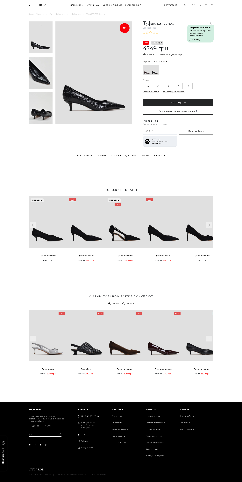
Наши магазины (118, 436)
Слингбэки (86, 369)
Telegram (85, 441)
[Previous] (41, 26)
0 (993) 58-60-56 (88, 423)
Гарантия (101, 155)
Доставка (130, 155)
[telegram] (40, 445)
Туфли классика (63, 14)
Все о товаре (84, 155)
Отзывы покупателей (155, 442)
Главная (32, 14)
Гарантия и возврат (154, 436)
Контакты (83, 410)
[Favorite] (200, 5)
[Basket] (212, 5)
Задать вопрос (152, 449)
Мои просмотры (187, 429)
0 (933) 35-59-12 (87, 425)
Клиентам (151, 410)
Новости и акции (153, 416)
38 (168, 86)
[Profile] (206, 5)
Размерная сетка (151, 92)
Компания (117, 410)
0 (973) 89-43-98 (88, 428)
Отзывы (116, 155)
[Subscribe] (58, 434)
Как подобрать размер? (174, 92)
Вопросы (159, 155)
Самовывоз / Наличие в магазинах (177, 111)
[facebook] (35, 445)
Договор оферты (119, 442)
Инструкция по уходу (155, 456)
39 (177, 86)
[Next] (41, 120)
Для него (130, 303)
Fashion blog (133, 5)
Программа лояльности (156, 423)
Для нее (115, 303)
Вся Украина (170, 5)
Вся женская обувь (45, 14)
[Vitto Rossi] (38, 5)
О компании (117, 416)
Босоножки (48, 369)
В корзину (176, 102)
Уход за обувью (112, 5)
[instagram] (30, 445)
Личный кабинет (187, 416)
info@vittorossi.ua (88, 448)
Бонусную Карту (175, 55)
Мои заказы (185, 423)
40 (187, 86)
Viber (83, 434)
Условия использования (40, 474)
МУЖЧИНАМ (93, 5)
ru (185, 5)
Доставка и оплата (153, 429)
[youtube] (46, 445)
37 (158, 86)
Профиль (184, 410)
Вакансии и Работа (120, 429)
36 (148, 86)
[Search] (193, 5)
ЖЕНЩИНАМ (76, 5)
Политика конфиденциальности (70, 474)
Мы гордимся (118, 423)
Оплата (145, 155)
